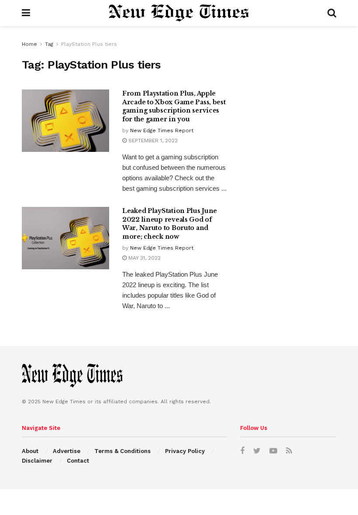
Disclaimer (37, 460)
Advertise (66, 451)
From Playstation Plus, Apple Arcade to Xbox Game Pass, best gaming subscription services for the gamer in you (174, 106)
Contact (78, 460)
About (30, 451)
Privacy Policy (185, 451)
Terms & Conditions (122, 451)
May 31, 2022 (144, 258)
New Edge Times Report (161, 130)
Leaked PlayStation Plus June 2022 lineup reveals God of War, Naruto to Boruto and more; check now (169, 223)
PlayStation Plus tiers (89, 44)
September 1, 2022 (152, 140)
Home (29, 44)
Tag (49, 44)
